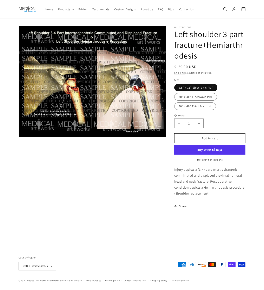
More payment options (210, 159)
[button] (66, 9)
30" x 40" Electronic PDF (196, 97)
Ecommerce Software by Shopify (64, 280)
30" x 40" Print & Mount (195, 106)
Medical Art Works (37, 280)
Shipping (179, 72)
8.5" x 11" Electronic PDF (196, 87)
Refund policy (112, 280)
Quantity (179, 115)
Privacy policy (93, 280)
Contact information (135, 280)
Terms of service (180, 280)
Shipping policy (158, 280)
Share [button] (183, 206)
